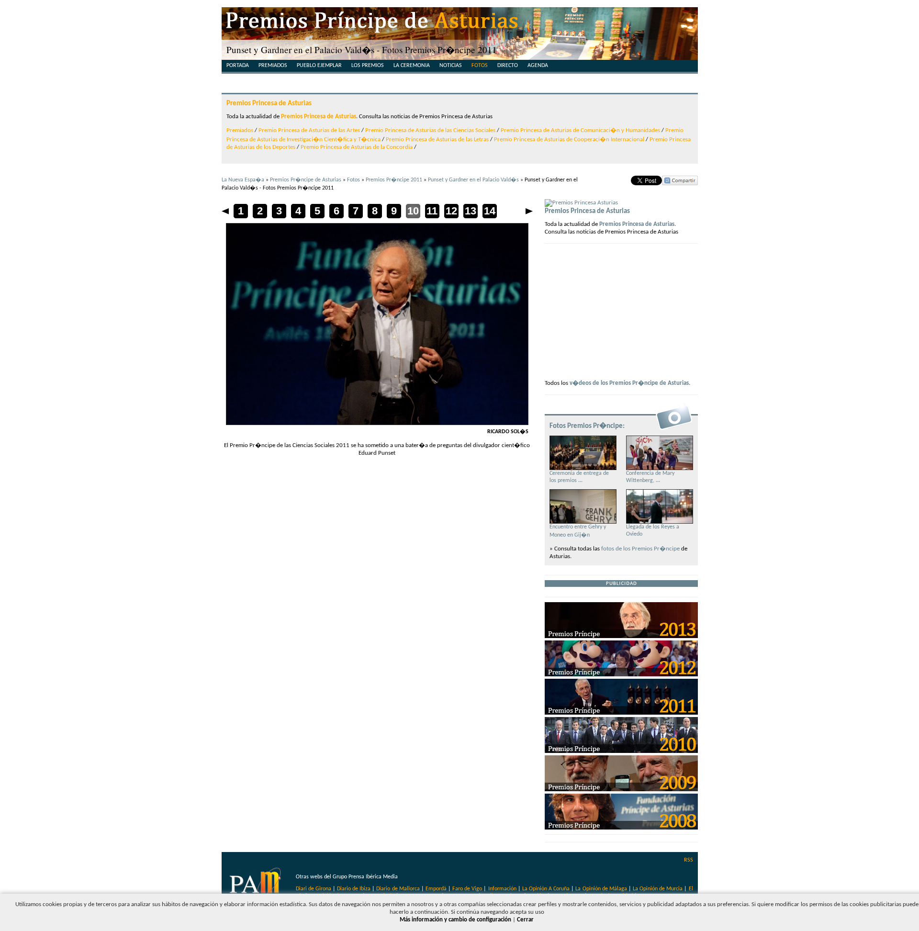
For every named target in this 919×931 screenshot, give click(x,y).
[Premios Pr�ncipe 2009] (621, 789)
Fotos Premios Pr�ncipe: (587, 426)
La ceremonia (411, 65)
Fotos (479, 65)
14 (489, 211)
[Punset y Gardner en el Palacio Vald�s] (377, 423)
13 (470, 211)
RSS (688, 860)
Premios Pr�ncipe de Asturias (305, 180)
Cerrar (525, 920)
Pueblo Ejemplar (319, 65)
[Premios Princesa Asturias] (581, 203)
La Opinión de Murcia (658, 889)
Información (502, 889)
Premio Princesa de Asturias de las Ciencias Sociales (430, 130)
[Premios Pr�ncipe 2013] (621, 636)
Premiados (272, 65)
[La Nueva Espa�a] (256, 885)
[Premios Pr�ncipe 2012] (621, 675)
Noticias (450, 65)
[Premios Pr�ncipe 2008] (621, 828)
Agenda (537, 65)
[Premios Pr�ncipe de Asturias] (460, 24)
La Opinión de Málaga (601, 889)
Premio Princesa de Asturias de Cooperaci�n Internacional (569, 139)
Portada (237, 65)
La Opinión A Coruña (546, 889)
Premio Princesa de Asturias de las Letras (437, 139)
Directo (507, 65)
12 (451, 211)
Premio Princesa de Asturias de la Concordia (357, 147)
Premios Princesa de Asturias (269, 103)
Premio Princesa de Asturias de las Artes (309, 130)
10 (413, 211)
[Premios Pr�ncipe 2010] (621, 751)
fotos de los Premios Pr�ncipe (640, 549)
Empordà (436, 889)
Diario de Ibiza (353, 889)
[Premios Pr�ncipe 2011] (621, 713)
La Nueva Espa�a (243, 180)
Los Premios (367, 65)
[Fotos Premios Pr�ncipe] (674, 429)
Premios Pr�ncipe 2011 (394, 180)
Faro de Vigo (467, 889)
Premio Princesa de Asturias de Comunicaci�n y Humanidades (580, 130)
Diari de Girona (313, 889)
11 (431, 211)
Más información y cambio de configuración (455, 920)
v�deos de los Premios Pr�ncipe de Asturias (629, 383)
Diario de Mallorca (397, 889)
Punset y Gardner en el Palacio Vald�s (473, 180)
